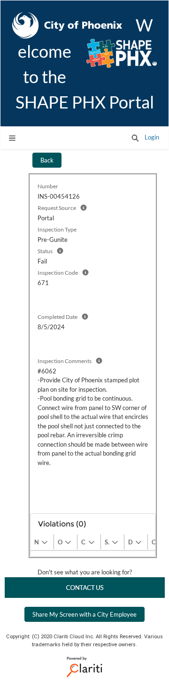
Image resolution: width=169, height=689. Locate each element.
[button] (135, 137)
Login (152, 137)
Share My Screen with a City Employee (84, 614)
